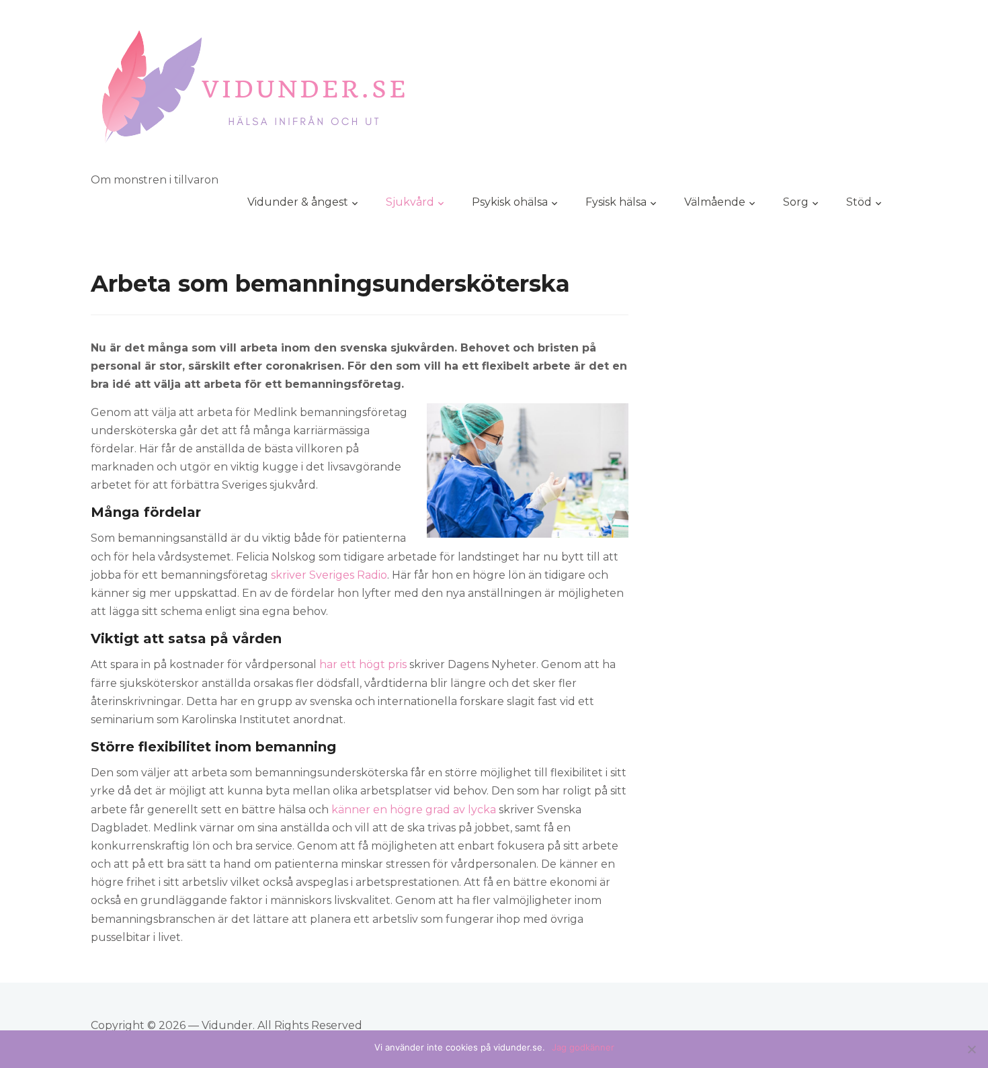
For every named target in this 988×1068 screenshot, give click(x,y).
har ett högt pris (363, 664)
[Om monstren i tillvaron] (254, 94)
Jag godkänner (583, 1047)
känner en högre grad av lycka (413, 809)
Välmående (714, 202)
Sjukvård (410, 202)
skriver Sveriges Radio (329, 575)
